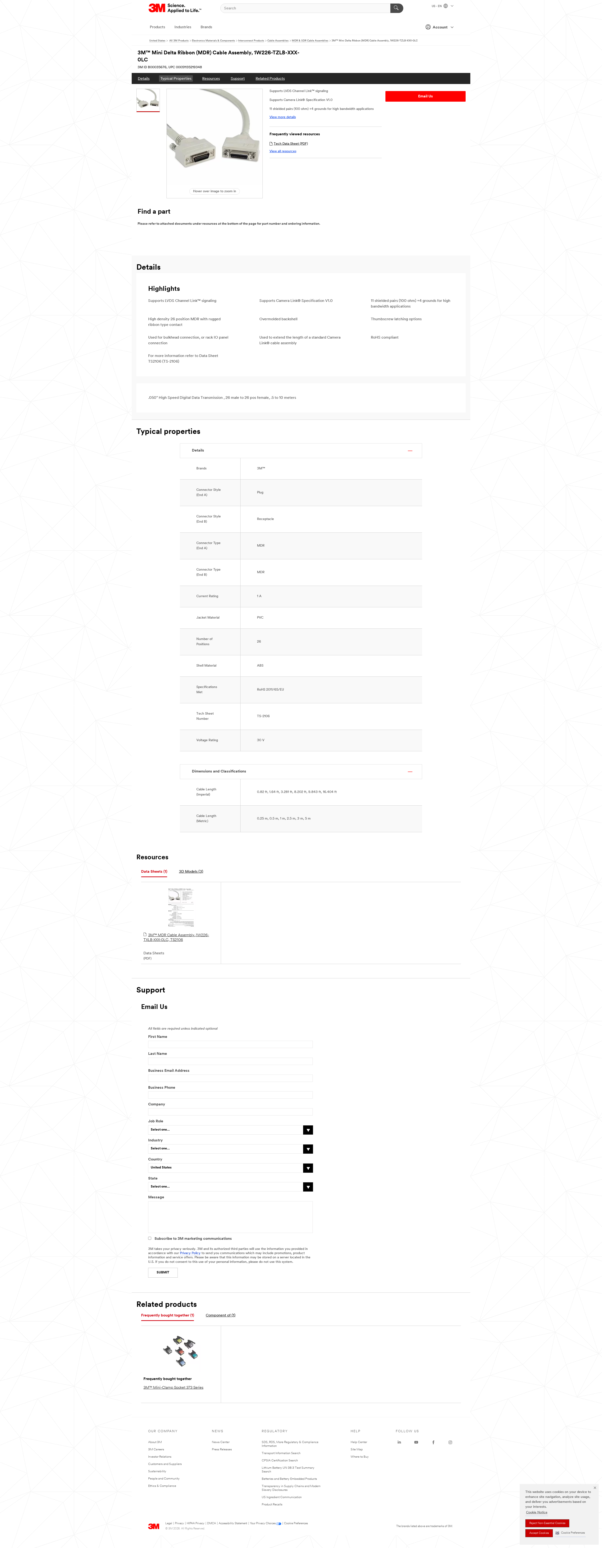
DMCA (211, 1523)
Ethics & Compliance (162, 1486)
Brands (206, 27)
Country (155, 1159)
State (153, 1178)
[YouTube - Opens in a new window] (416, 1442)
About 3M (155, 1442)
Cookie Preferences (296, 1523)
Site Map (357, 1449)
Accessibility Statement (233, 1523)
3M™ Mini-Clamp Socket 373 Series (173, 1388)
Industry (155, 1140)
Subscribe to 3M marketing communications (193, 1239)
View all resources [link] (282, 151)
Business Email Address (169, 1071)
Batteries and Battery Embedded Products (289, 1478)
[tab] (154, 872)
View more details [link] (282, 117)
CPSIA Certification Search (280, 1460)
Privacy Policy (190, 1253)
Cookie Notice (536, 1512)
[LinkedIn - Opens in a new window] (399, 1442)
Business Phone (161, 1088)
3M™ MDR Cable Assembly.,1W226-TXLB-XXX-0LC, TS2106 (176, 937)
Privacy (179, 1523)
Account (440, 27)
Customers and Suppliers (165, 1464)
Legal (168, 1523)
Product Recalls (272, 1504)
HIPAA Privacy (195, 1523)
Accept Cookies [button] (539, 1533)
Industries (182, 27)
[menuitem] (143, 78)
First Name (157, 1037)
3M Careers (156, 1449)
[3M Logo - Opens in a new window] (175, 8)
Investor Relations (159, 1456)
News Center (221, 1442)
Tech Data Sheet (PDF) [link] (291, 144)
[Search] (396, 8)
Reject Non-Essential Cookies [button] (547, 1523)
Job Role (155, 1121)
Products (157, 27)
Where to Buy (360, 1456)
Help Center (359, 1442)
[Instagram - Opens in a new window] (450, 1442)
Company (156, 1104)
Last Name (157, 1054)
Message (156, 1197)
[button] (570, 1533)
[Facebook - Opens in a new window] (433, 1442)
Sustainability (157, 1471)
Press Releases (222, 1449)
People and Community (164, 1478)
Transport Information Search (281, 1453)
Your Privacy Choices (263, 1523)
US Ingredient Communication (282, 1497)
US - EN (437, 6)
